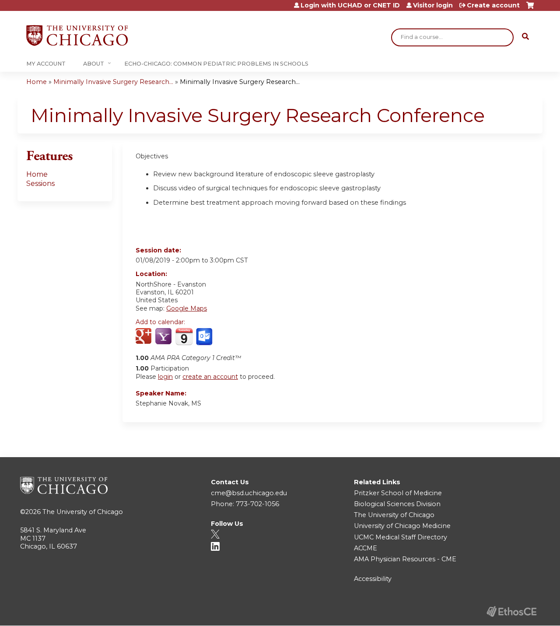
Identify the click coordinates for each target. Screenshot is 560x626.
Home (36, 82)
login (165, 377)
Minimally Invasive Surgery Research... (113, 82)
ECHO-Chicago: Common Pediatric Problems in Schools (216, 63)
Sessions (40, 183)
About (93, 63)
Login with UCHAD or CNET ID (350, 5)
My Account (46, 63)
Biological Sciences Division (397, 504)
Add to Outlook (205, 337)
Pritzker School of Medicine (398, 493)
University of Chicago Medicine (402, 526)
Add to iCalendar (184, 336)
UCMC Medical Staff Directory (400, 537)
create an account (210, 377)
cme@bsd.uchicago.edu (249, 493)
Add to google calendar (145, 337)
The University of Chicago (82, 512)
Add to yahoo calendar (164, 337)
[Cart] (530, 8)
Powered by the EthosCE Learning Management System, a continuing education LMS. (511, 611)
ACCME (365, 548)
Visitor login (433, 5)
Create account (493, 5)
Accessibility (373, 579)
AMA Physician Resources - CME (405, 559)
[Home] (77, 35)
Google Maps (186, 308)
